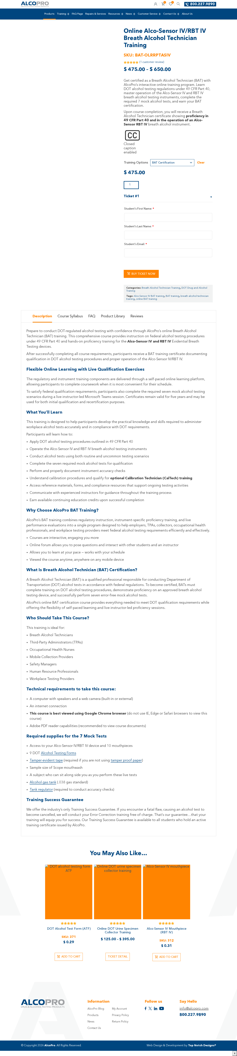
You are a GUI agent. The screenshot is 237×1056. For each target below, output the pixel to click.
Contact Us (169, 14)
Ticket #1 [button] (131, 196)
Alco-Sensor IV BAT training (149, 296)
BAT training (172, 296)
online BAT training (146, 299)
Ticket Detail (118, 956)
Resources (114, 14)
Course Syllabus (70, 316)
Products (49, 14)
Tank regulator (41, 790)
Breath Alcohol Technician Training (161, 288)
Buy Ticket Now (143, 274)
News (129, 14)
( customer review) (151, 62)
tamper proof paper (126, 760)
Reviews (136, 316)
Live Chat (230, 1049)
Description (42, 316)
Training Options (136, 162)
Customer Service (148, 14)
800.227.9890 (202, 4)
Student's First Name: (139, 208)
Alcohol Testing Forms (58, 753)
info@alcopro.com (194, 1008)
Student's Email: (135, 244)
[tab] (42, 316)
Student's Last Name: (139, 226)
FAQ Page (77, 14)
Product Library (113, 316)
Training (61, 14)
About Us (187, 14)
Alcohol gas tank (43, 782)
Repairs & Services (95, 14)
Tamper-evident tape (46, 760)
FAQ (91, 316)
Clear (201, 162)
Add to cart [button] (71, 956)
